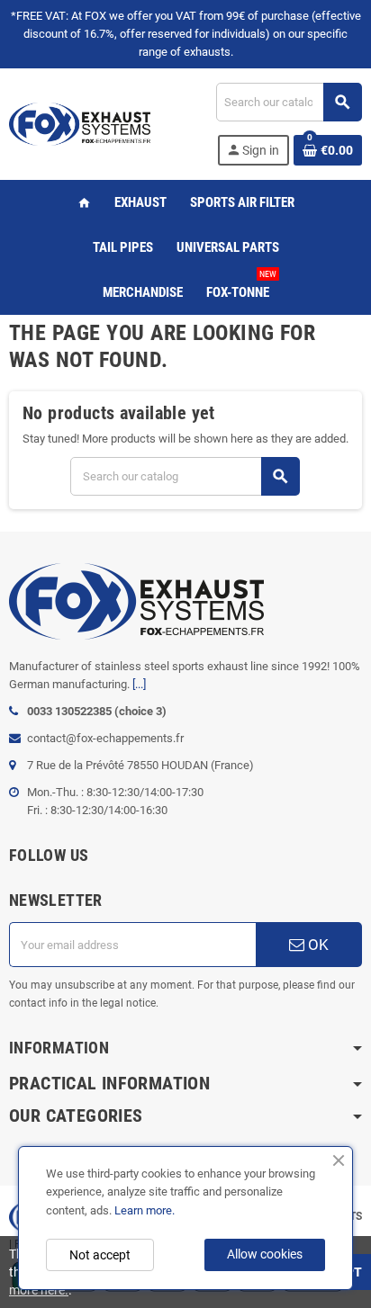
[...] (139, 684)
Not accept (100, 1255)
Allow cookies (265, 1254)
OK (316, 945)
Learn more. (144, 1210)
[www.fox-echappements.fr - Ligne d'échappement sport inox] (79, 123)
